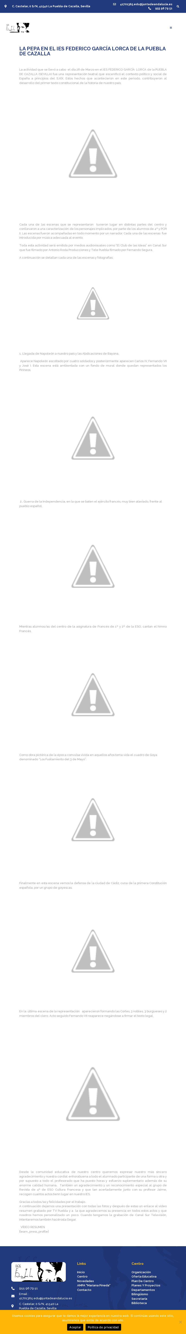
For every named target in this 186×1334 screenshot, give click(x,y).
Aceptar (75, 1327)
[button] (177, 6)
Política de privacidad (103, 1327)
